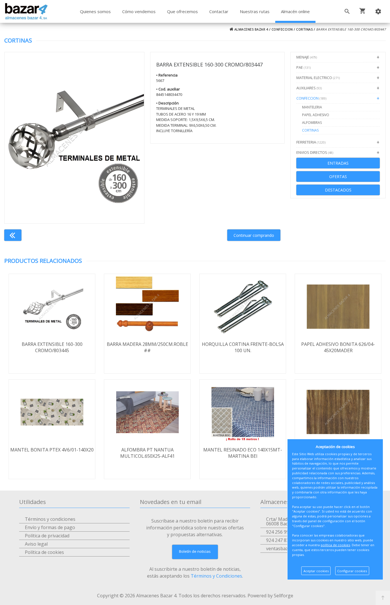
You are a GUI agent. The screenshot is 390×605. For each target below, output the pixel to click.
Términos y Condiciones (216, 576)
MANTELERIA (312, 107)
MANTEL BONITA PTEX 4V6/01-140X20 (52, 450)
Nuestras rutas (255, 11)
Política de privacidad (47, 536)
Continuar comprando (254, 235)
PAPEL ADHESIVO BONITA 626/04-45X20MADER (338, 347)
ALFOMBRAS (312, 122)
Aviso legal (36, 544)
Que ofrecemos (182, 11)
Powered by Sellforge (270, 595)
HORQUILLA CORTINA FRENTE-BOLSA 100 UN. (243, 347)
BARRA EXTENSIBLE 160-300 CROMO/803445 (52, 347)
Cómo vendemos (139, 11)
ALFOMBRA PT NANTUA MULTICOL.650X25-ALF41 (147, 453)
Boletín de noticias (195, 551)
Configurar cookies (352, 571)
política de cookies (335, 545)
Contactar (218, 11)
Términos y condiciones (50, 519)
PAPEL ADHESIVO (315, 114)
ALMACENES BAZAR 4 (250, 29)
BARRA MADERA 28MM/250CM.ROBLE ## (147, 347)
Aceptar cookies (316, 571)
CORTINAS (304, 29)
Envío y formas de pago (50, 527)
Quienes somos (95, 11)
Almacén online (295, 11)
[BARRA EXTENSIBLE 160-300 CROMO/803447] (74, 137)
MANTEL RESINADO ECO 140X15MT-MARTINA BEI (242, 453)
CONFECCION (282, 29)
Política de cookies (44, 552)
